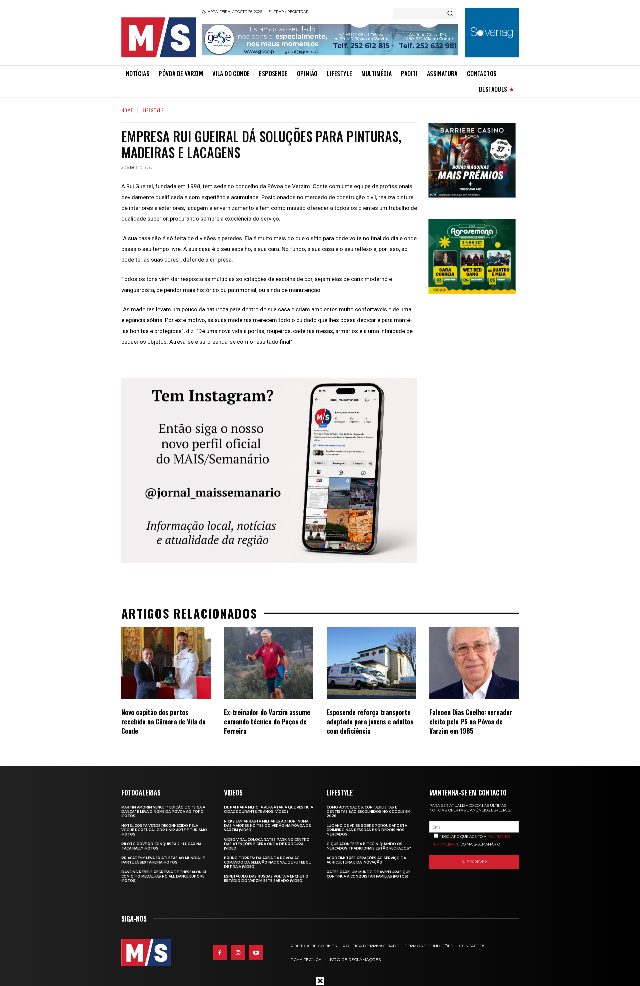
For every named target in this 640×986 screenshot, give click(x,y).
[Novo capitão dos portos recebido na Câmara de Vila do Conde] (166, 663)
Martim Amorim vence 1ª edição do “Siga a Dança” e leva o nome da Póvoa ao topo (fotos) (163, 811)
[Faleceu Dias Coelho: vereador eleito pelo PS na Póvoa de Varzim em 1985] (474, 663)
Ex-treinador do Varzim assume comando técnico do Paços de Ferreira (267, 721)
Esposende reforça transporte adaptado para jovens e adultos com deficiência (370, 721)
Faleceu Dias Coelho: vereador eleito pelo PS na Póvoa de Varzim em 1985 (470, 721)
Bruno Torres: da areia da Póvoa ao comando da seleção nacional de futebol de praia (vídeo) (267, 862)
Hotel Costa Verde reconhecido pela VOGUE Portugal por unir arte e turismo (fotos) (164, 830)
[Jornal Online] (158, 37)
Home (127, 109)
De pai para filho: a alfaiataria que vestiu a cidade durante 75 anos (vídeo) (268, 809)
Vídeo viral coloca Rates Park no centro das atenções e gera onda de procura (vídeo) (267, 844)
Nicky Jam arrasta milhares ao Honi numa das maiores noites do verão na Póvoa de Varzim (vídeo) (267, 825)
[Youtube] (256, 952)
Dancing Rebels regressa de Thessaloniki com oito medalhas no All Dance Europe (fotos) (163, 876)
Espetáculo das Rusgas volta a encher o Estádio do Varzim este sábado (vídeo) (266, 878)
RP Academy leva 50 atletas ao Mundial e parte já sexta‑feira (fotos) (163, 860)
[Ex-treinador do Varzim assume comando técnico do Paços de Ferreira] (268, 663)
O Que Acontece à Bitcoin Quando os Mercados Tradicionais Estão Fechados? (369, 846)
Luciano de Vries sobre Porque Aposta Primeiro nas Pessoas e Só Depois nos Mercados (367, 830)
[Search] (450, 13)
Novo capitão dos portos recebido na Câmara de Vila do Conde (163, 721)
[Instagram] (238, 952)
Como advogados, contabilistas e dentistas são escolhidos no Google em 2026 (368, 811)
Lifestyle (153, 109)
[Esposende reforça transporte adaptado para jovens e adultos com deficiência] (371, 663)
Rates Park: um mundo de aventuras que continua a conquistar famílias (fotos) (368, 874)
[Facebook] (220, 952)
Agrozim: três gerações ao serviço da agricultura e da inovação (366, 860)
